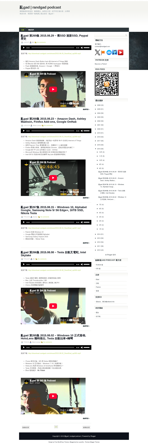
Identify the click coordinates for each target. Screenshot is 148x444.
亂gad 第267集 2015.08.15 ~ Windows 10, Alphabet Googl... (111, 185)
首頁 (56, 427)
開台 (97, 312)
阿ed (97, 279)
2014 (99, 234)
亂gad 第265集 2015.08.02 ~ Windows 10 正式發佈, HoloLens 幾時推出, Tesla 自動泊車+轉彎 (53, 337)
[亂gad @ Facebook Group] (109, 54)
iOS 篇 (98, 268)
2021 (99, 125)
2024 (99, 113)
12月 (101, 152)
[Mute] (82, 48)
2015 (99, 149)
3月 (100, 221)
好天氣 (98, 316)
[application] (56, 47)
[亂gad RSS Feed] (107, 95)
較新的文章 (26, 427)
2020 (99, 129)
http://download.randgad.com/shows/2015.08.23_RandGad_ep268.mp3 (54, 137)
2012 (99, 242)
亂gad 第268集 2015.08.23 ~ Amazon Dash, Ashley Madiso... (111, 179)
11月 (101, 156)
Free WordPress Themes (62, 442)
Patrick (98, 287)
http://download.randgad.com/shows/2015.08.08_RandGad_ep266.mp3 (54, 270)
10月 (101, 160)
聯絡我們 (31, 30)
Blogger (109, 254)
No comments (41, 42)
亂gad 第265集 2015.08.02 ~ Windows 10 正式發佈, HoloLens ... (112, 198)
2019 (99, 133)
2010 (99, 250)
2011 (99, 246)
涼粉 (97, 283)
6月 (100, 208)
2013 (99, 238)
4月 (100, 217)
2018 (99, 137)
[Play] (24, 48)
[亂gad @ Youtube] (120, 54)
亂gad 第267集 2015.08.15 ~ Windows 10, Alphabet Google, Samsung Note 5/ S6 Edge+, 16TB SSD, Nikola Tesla (54, 210)
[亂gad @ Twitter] (97, 54)
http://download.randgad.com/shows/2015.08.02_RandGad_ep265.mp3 (54, 353)
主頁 (22, 30)
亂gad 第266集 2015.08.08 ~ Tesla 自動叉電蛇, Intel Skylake (53, 254)
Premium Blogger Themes (92, 442)
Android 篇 (99, 265)
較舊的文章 (86, 427)
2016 (99, 145)
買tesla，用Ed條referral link (105, 301)
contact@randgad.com (102, 46)
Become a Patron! (101, 64)
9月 (100, 164)
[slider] (87, 47)
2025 (99, 109)
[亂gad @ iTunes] (114, 54)
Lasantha (81, 442)
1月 (100, 229)
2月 (100, 225)
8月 (100, 168)
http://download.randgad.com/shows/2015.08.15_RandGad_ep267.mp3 (54, 228)
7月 (100, 204)
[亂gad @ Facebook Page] (103, 54)
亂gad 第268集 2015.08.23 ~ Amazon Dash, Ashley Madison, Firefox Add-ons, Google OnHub (53, 120)
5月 (100, 212)
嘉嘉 (97, 291)
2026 (99, 105)
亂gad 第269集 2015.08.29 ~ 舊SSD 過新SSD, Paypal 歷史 (54, 37)
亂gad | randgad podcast (40, 7)
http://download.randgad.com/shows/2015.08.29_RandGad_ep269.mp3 (54, 53)
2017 (99, 141)
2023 (99, 117)
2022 (99, 121)
